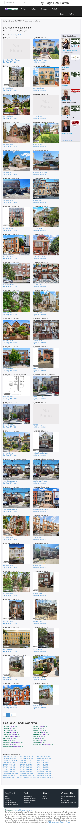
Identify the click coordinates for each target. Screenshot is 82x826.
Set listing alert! (16, 35)
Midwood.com (38, 738)
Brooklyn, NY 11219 (9, 768)
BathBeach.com (10, 726)
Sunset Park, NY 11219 (44, 774)
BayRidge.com (9, 728)
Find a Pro (55, 9)
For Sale (24, 9)
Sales (6, 796)
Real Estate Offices (30, 801)
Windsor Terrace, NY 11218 (11, 777)
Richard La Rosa (67, 133)
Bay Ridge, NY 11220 (9, 758)
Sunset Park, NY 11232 (27, 775)
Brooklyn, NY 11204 (42, 764)
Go (24, 2)
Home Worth (28, 796)
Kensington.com (39, 736)
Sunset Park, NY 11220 (10, 775)
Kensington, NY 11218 (26, 774)
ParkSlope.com (9, 740)
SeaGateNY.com (39, 740)
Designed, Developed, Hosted (23, 810)
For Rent (34, 9)
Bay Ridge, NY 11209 (26, 756)
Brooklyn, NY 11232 (9, 770)
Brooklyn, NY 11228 (26, 764)
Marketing (27, 803)
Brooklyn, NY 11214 (26, 766)
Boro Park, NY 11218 (26, 760)
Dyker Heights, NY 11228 (10, 774)
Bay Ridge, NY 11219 (43, 756)
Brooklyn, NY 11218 (9, 764)
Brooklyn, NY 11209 (9, 766)
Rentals (7, 798)
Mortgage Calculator (11, 805)
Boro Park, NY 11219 (43, 760)
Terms (62, 822)
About (44, 796)
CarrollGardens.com (40, 732)
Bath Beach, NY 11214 (9, 756)
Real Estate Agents (30, 798)
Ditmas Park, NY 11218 (44, 772)
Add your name (67, 140)
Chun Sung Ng (66, 100)
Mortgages (44, 9)
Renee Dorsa (65, 67)
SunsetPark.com (39, 742)
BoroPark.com (11, 732)
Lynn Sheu (65, 85)
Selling (62, 14)
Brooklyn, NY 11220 (42, 762)
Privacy (68, 822)
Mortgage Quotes (10, 803)
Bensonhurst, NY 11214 (10, 760)
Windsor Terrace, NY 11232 (28, 777)
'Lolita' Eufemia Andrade (69, 50)
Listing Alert (8, 801)
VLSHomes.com (53, 822)
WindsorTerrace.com (43, 744)
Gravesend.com (11, 736)
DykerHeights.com (11, 734)
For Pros (71, 14)
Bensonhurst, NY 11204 (44, 758)
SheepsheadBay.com (13, 742)
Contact (44, 798)
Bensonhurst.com (9, 730)
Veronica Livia (66, 116)
